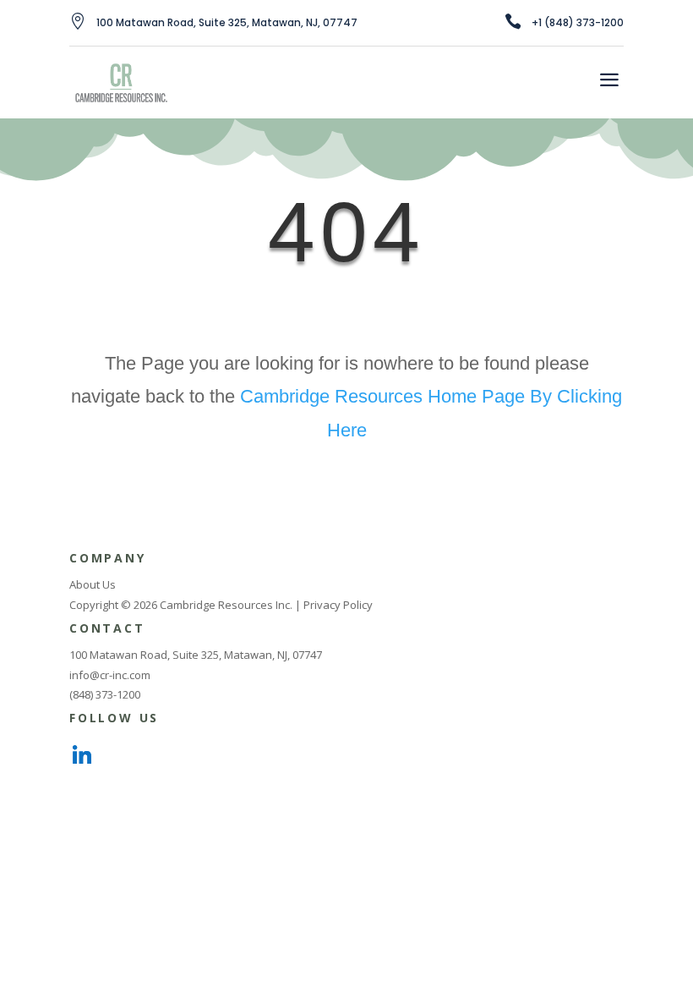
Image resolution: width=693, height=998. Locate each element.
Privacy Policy (338, 604)
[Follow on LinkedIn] (82, 756)
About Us (92, 584)
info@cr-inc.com (109, 675)
